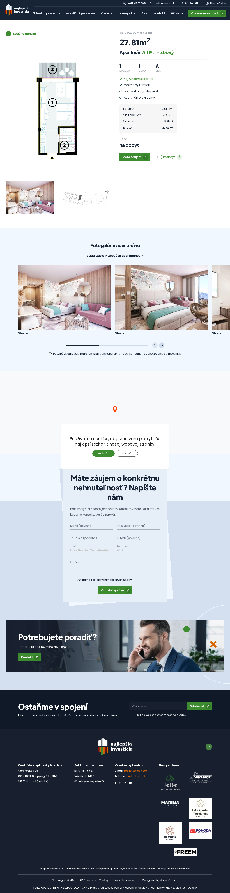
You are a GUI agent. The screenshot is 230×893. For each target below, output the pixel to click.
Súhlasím (103, 453)
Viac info (126, 453)
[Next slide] (161, 345)
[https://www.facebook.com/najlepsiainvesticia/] (182, 3)
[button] (177, 14)
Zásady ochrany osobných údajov (125, 887)
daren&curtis (169, 880)
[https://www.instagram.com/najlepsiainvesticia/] (186, 3)
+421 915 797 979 (137, 776)
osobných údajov (120, 580)
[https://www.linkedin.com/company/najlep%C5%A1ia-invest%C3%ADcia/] (191, 3)
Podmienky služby (161, 887)
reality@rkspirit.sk (135, 771)
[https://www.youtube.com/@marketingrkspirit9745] (197, 3)
